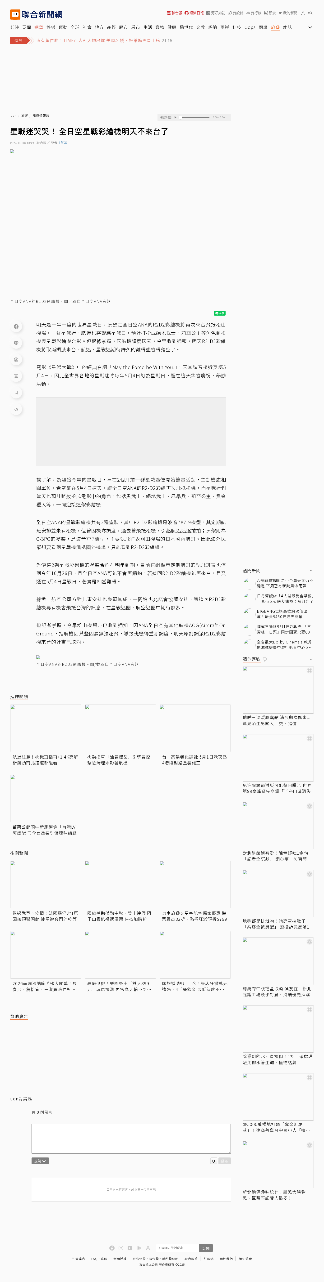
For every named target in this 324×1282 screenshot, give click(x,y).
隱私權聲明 (170, 1258)
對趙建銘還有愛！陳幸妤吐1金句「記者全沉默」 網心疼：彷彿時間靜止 (277, 856)
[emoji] (213, 1160)
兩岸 (224, 27)
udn (14, 115)
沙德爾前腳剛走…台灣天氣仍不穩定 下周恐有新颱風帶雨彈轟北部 (285, 583)
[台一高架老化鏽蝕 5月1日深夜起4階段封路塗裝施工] (195, 728)
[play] (175, 117)
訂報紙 (209, 1258)
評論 (212, 27)
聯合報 (176, 13)
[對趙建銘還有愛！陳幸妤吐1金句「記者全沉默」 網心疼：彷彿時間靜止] (278, 825)
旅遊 (275, 27)
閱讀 (263, 27)
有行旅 (256, 13)
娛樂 (51, 27)
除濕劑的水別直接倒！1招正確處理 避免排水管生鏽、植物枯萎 (278, 1059)
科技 (236, 27)
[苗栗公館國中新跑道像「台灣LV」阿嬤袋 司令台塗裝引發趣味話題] (45, 798)
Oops (250, 27)
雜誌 (287, 27)
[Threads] (16, 359)
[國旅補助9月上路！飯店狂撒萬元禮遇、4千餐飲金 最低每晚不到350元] (195, 954)
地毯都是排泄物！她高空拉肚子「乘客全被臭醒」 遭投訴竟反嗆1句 (276, 924)
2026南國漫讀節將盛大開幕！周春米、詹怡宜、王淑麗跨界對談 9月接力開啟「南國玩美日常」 (46, 986)
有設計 (238, 13)
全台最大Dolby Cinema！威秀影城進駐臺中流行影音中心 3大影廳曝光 (285, 644)
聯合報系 (191, 1258)
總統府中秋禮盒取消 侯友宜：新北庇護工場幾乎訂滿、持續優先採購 (277, 991)
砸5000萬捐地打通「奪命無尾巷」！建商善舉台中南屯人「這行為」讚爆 (276, 1127)
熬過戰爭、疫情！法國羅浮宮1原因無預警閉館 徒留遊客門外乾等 (45, 916)
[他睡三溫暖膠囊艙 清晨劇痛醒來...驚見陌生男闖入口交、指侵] (278, 690)
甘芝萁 (62, 143)
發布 (224, 1160)
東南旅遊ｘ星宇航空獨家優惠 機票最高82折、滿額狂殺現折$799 (194, 916)
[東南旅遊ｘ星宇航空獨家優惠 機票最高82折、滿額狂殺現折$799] (195, 884)
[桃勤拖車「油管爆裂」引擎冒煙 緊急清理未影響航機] (120, 728)
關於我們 (226, 1258)
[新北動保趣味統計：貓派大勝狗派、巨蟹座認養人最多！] (278, 1164)
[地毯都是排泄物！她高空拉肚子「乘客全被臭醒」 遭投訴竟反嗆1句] (278, 893)
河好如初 (218, 13)
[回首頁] (42, 14)
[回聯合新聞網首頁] (15, 14)
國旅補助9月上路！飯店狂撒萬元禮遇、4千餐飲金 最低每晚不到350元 (195, 986)
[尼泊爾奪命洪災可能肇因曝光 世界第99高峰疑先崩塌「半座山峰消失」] (278, 758)
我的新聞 (290, 13)
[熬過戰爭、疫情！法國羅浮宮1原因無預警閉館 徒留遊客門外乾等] (45, 884)
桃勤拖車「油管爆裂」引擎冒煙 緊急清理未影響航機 (118, 760)
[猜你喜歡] (312, 659)
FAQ (94, 1258)
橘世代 (186, 27)
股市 (123, 27)
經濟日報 (197, 13)
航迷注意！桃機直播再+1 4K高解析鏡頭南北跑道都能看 (45, 760)
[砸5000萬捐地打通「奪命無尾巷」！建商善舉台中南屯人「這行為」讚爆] (278, 1097)
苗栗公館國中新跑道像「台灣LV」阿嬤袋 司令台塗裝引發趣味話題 (45, 830)
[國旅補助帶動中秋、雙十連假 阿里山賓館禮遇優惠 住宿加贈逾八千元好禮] (120, 884)
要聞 (26, 27)
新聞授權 (120, 1258)
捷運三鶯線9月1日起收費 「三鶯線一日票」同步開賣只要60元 (284, 629)
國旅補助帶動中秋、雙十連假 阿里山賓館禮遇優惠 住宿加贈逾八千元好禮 (119, 916)
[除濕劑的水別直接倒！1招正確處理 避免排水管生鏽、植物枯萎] (278, 1029)
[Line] (16, 343)
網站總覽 (245, 1258)
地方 (99, 27)
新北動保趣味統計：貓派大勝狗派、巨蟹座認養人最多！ (274, 1195)
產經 (111, 27)
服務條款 (139, 1258)
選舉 (38, 27)
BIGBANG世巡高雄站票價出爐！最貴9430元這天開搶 (282, 613)
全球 (75, 27)
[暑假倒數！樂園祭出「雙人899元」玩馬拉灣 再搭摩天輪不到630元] (120, 954)
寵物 (159, 27)
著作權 (154, 1258)
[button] (303, 13)
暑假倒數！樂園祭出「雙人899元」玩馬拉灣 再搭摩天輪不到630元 (118, 986)
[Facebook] (16, 326)
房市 (135, 27)
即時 (14, 27)
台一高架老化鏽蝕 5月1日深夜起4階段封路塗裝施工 (194, 760)
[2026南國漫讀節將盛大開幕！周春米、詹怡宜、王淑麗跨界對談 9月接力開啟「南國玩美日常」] (45, 954)
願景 (272, 13)
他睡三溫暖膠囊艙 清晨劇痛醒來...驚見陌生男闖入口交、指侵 (276, 720)
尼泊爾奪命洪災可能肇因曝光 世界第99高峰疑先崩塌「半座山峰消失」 (278, 788)
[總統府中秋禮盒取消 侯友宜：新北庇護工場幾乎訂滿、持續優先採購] (278, 961)
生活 (147, 27)
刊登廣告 (78, 1258)
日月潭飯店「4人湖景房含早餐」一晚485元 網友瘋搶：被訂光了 (285, 598)
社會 (87, 27)
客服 (104, 1258)
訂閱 (205, 1248)
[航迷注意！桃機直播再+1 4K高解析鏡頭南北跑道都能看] (45, 728)
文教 (200, 27)
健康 (171, 27)
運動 (63, 27)
